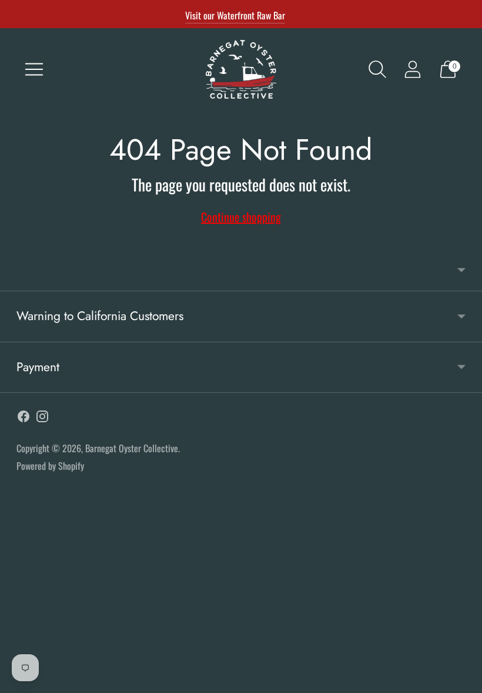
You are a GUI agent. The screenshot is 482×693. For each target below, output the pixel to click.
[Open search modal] (377, 69)
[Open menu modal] (34, 69)
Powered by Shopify (50, 466)
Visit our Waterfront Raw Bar (235, 15)
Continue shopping (241, 217)
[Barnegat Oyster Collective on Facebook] (23, 418)
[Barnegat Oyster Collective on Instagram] (42, 418)
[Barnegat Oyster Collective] (241, 69)
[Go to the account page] (412, 69)
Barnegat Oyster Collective (131, 448)
